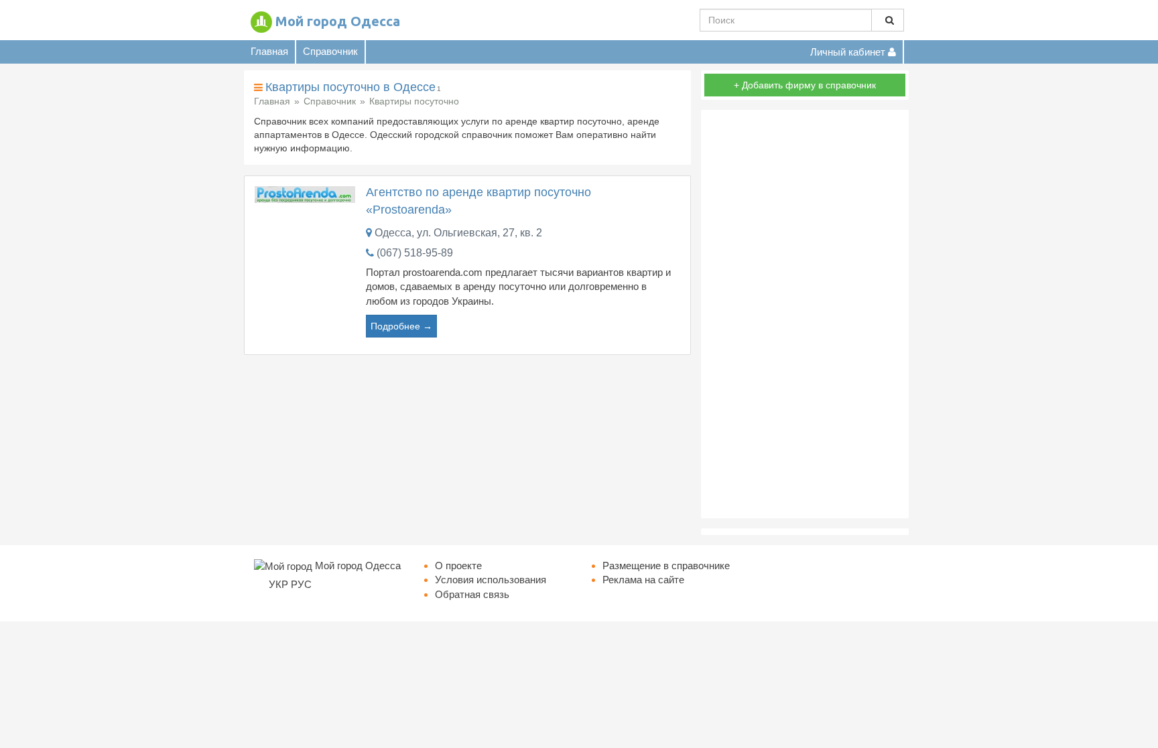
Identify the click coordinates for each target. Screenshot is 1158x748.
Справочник (330, 51)
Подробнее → (401, 326)
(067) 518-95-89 (415, 252)
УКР (278, 584)
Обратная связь (472, 594)
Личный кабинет (849, 52)
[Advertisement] (804, 314)
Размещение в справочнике (666, 565)
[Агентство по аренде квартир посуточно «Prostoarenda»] (305, 194)
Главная (269, 51)
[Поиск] (887, 20)
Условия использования (490, 579)
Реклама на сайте (643, 579)
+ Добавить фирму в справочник (805, 85)
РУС (301, 584)
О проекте (458, 565)
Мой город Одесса (337, 21)
